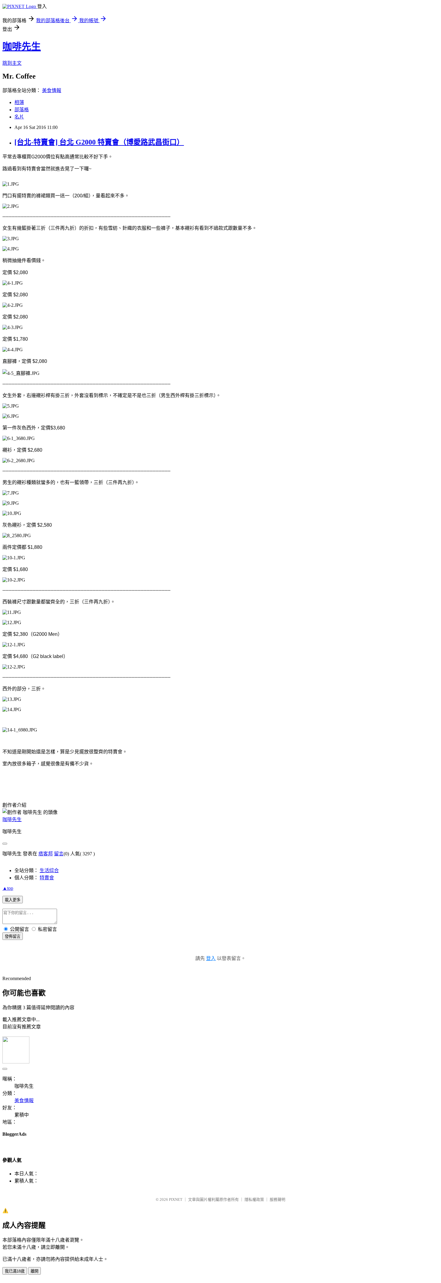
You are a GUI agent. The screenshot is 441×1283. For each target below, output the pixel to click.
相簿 (19, 102)
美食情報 (51, 90)
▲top (7, 888)
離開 (34, 1271)
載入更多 (12, 900)
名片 (19, 116)
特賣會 (47, 877)
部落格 (21, 109)
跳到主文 (12, 63)
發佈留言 (12, 936)
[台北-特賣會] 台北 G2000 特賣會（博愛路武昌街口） (99, 142)
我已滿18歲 (15, 1271)
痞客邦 (45, 853)
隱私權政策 (254, 1199)
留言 (59, 853)
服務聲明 (277, 1199)
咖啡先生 (21, 46)
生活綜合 (49, 870)
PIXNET (175, 1199)
